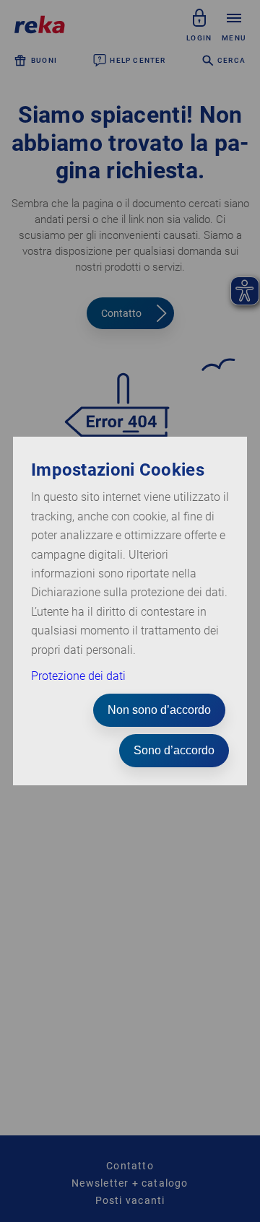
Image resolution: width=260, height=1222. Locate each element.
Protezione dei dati (78, 676)
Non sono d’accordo (159, 710)
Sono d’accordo (174, 750)
